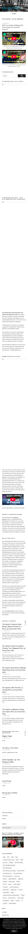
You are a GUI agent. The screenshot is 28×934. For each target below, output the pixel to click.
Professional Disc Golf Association (11, 895)
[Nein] (26, 926)
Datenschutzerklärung (7, 812)
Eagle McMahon (12, 879)
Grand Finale (6, 781)
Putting (22, 895)
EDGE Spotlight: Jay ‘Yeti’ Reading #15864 (11, 760)
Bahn (16, 857)
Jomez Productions (14, 887)
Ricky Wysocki (11, 898)
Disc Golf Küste (11, 8)
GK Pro (4, 884)
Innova (9, 884)
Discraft (5, 879)
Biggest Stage (7, 736)
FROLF (18, 881)
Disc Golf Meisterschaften (9, 865)
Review (4, 898)
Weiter (14, 931)
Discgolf (11, 862)
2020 (4, 857)
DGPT (21, 860)
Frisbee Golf (11, 881)
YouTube (5, 903)
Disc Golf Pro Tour (7, 873)
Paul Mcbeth (6, 892)
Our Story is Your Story (10, 748)
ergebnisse (20, 879)
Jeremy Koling (16, 884)
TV (22, 900)
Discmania (17, 876)
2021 (8, 857)
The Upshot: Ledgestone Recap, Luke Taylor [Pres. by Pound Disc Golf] (13, 711)
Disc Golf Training (17, 873)
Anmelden (4, 912)
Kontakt (4, 818)
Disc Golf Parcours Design (9, 870)
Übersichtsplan (12, 903)
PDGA (12, 892)
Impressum (5, 815)
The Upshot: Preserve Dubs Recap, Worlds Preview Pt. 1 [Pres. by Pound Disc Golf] (12, 626)
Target (12, 900)
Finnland (5, 881)
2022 (12, 857)
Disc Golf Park (20, 870)
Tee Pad (17, 900)
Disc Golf (5, 862)
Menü (14, 13)
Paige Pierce (14, 889)
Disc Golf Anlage (19, 862)
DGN (17, 860)
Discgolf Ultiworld (9, 621)
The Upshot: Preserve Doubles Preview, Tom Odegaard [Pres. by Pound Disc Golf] (13, 648)
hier (23, 613)
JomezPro (5, 887)
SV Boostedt (6, 900)
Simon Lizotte (20, 898)
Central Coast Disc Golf (8, 860)
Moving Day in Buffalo (9, 793)
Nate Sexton (6, 889)
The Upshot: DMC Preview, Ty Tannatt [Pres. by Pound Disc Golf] (12, 689)
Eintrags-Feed (5, 915)
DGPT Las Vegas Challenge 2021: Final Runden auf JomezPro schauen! (13, 27)
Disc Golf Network (7, 868)
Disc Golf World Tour (8, 876)
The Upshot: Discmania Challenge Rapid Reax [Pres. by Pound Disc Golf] (14, 670)
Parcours (20, 889)
